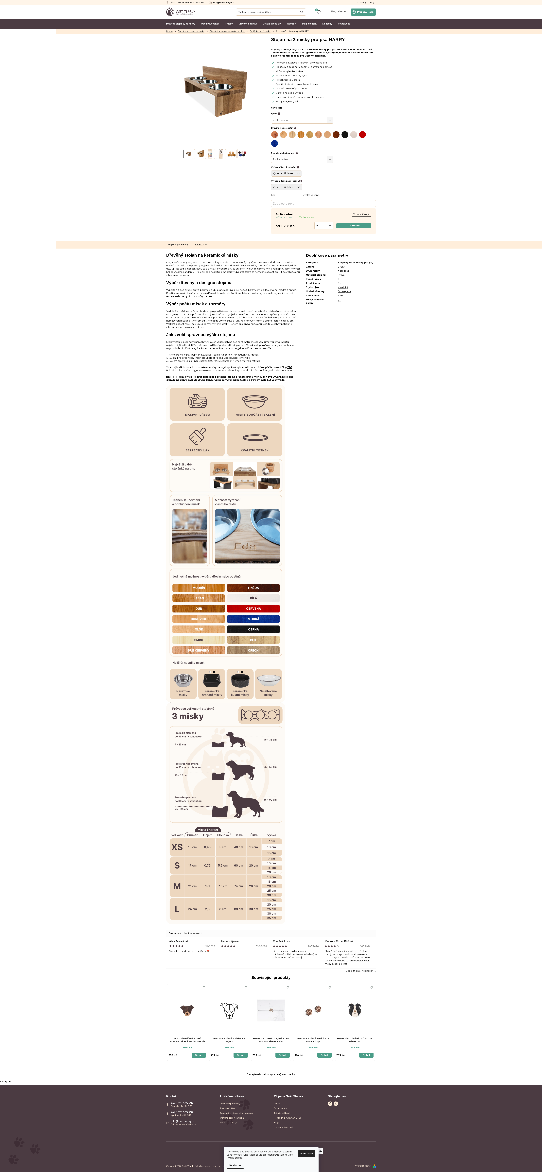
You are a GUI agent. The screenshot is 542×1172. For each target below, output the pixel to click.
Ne (339, 283)
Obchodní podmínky (230, 1103)
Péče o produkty (228, 1122)
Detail (198, 1055)
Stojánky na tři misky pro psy (355, 262)
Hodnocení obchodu (284, 1127)
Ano (340, 295)
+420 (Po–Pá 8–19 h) (187, 2)
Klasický (343, 287)
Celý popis (276, 108)
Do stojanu (344, 291)
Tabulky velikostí (282, 1113)
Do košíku (354, 225)
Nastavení (235, 1165)
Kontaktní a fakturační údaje (287, 1118)
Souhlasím (306, 1153)
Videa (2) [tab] (199, 244)
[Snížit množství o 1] (317, 225)
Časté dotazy (280, 1108)
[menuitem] (180, 24)
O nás (277, 1103)
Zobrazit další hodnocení (360, 971)
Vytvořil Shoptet (363, 1166)
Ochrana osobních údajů (232, 1118)
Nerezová (343, 271)
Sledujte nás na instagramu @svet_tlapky (271, 1074)
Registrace (338, 11)
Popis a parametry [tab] (178, 244)
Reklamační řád (228, 1108)
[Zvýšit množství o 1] (330, 225)
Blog (372, 2)
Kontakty (361, 2)
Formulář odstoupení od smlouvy (236, 1113)
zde (240, 1158)
